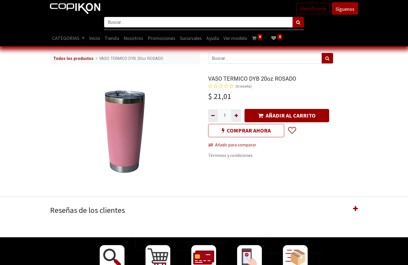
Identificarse (313, 8)
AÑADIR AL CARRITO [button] (291, 115)
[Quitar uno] (213, 115)
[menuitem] (94, 38)
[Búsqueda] (298, 22)
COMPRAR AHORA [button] (249, 130)
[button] (292, 130)
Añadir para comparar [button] (235, 144)
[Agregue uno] (236, 115)
